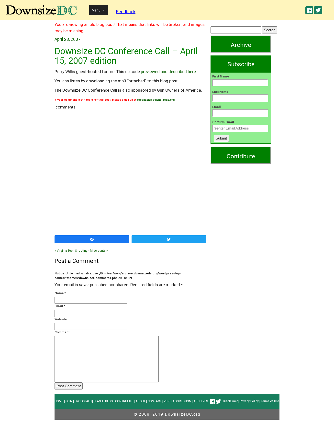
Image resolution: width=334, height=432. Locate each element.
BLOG (109, 401)
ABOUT (140, 401)
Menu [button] (96, 10)
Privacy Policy (249, 401)
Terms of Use (270, 401)
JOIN (69, 401)
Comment (62, 332)
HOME (59, 401)
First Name (220, 76)
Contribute (241, 156)
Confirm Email (223, 122)
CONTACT (155, 401)
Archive (241, 44)
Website (61, 319)
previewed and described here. (169, 71)
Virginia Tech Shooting (71, 250)
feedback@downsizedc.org (156, 99)
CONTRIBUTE (124, 401)
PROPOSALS (83, 401)
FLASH (98, 401)
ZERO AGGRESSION (177, 401)
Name (59, 293)
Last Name (220, 92)
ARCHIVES (200, 401)
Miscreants (99, 250)
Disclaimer (230, 401)
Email (59, 306)
